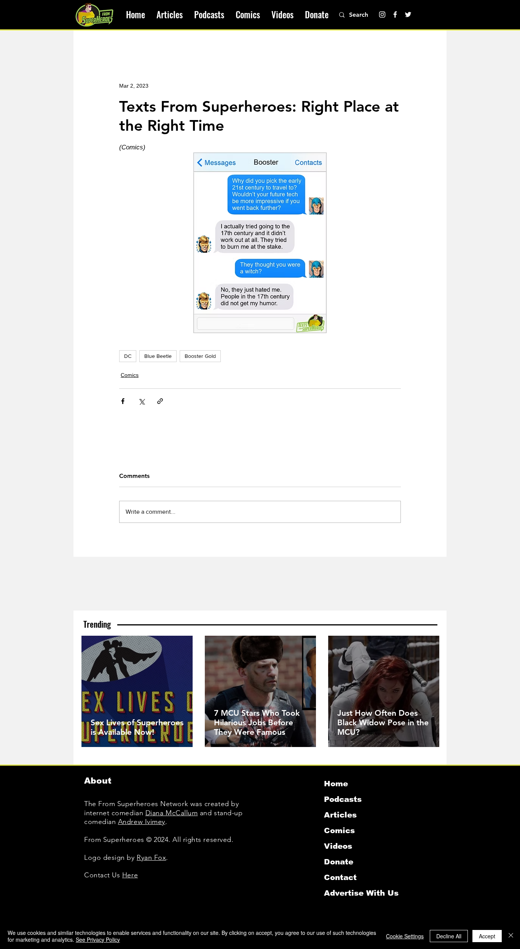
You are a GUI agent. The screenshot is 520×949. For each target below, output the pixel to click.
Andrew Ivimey (141, 822)
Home (336, 783)
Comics (130, 375)
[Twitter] (408, 14)
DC (127, 356)
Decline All (448, 936)
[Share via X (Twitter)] (141, 401)
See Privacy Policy (98, 939)
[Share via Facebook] (122, 401)
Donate (338, 862)
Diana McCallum (171, 813)
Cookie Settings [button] (405, 936)
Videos (338, 846)
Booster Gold (200, 356)
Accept (487, 936)
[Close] (510, 936)
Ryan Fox (151, 857)
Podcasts (343, 799)
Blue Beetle (158, 356)
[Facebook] (395, 14)
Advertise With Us (361, 893)
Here (130, 875)
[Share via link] (160, 401)
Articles (340, 815)
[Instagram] (382, 14)
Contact (340, 877)
